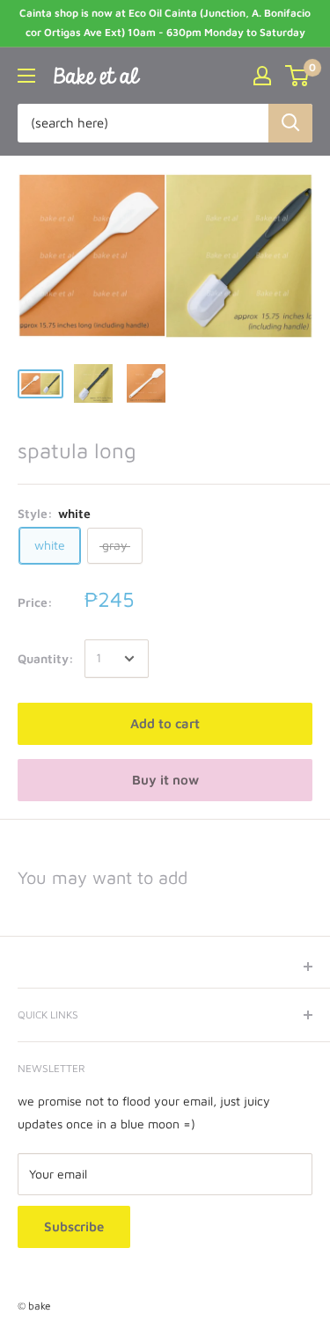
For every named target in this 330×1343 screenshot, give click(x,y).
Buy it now (165, 779)
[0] (298, 75)
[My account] (262, 75)
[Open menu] (26, 76)
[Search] (290, 123)
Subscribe (74, 1226)
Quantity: (46, 658)
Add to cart (165, 723)
